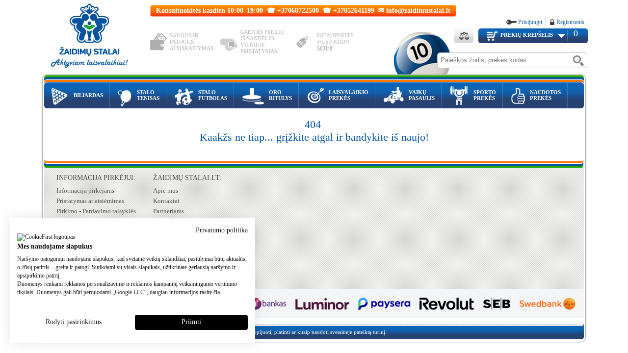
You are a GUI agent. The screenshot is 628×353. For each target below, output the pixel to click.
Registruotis (570, 22)
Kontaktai (166, 200)
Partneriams (168, 211)
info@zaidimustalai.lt (418, 10)
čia (216, 292)
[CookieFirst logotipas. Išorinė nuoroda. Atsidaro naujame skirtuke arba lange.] (46, 237)
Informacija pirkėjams (85, 190)
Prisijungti (530, 22)
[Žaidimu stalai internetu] (96, 37)
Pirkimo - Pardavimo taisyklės (96, 211)
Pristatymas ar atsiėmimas (90, 200)
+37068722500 (298, 10)
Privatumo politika (222, 230)
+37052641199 (353, 10)
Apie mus (165, 190)
